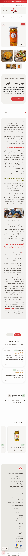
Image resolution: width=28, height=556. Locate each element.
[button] (3, 553)
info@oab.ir (20, 536)
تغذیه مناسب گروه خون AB (16, 505)
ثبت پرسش (9, 334)
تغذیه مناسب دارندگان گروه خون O (15, 502)
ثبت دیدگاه (17, 334)
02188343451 (19, 541)
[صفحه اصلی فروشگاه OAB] (13, 10)
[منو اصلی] (23, 10)
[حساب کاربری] (6, 10)
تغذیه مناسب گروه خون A (17, 500)
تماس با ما (20, 526)
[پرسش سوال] (9, 395)
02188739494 (19, 539)
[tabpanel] (13, 218)
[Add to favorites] (3, 24)
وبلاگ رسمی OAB (19, 520)
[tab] (24, 112)
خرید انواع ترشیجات (10, 308)
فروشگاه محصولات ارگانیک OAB (15, 473)
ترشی (17, 78)
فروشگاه (22, 78)
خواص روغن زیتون (18, 508)
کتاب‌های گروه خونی (18, 518)
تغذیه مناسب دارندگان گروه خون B (15, 497)
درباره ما (21, 523)
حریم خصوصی (19, 529)
